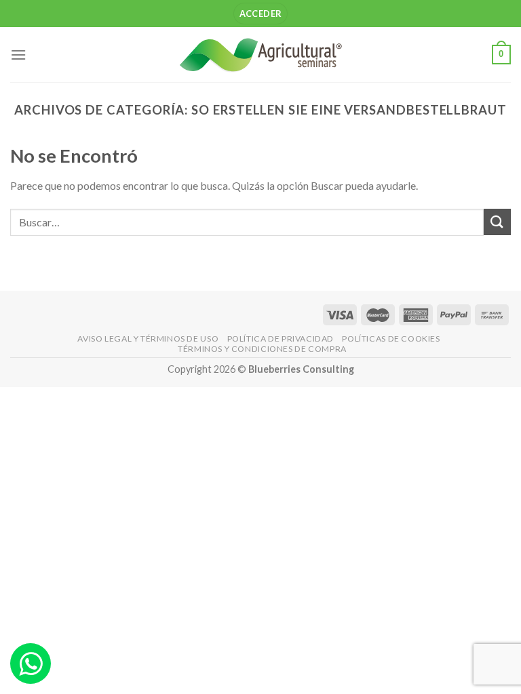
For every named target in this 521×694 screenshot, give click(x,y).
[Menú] (18, 54)
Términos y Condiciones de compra (262, 349)
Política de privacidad (280, 338)
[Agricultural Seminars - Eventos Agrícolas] (260, 54)
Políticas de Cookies (391, 338)
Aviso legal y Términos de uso (147, 338)
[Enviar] (497, 222)
